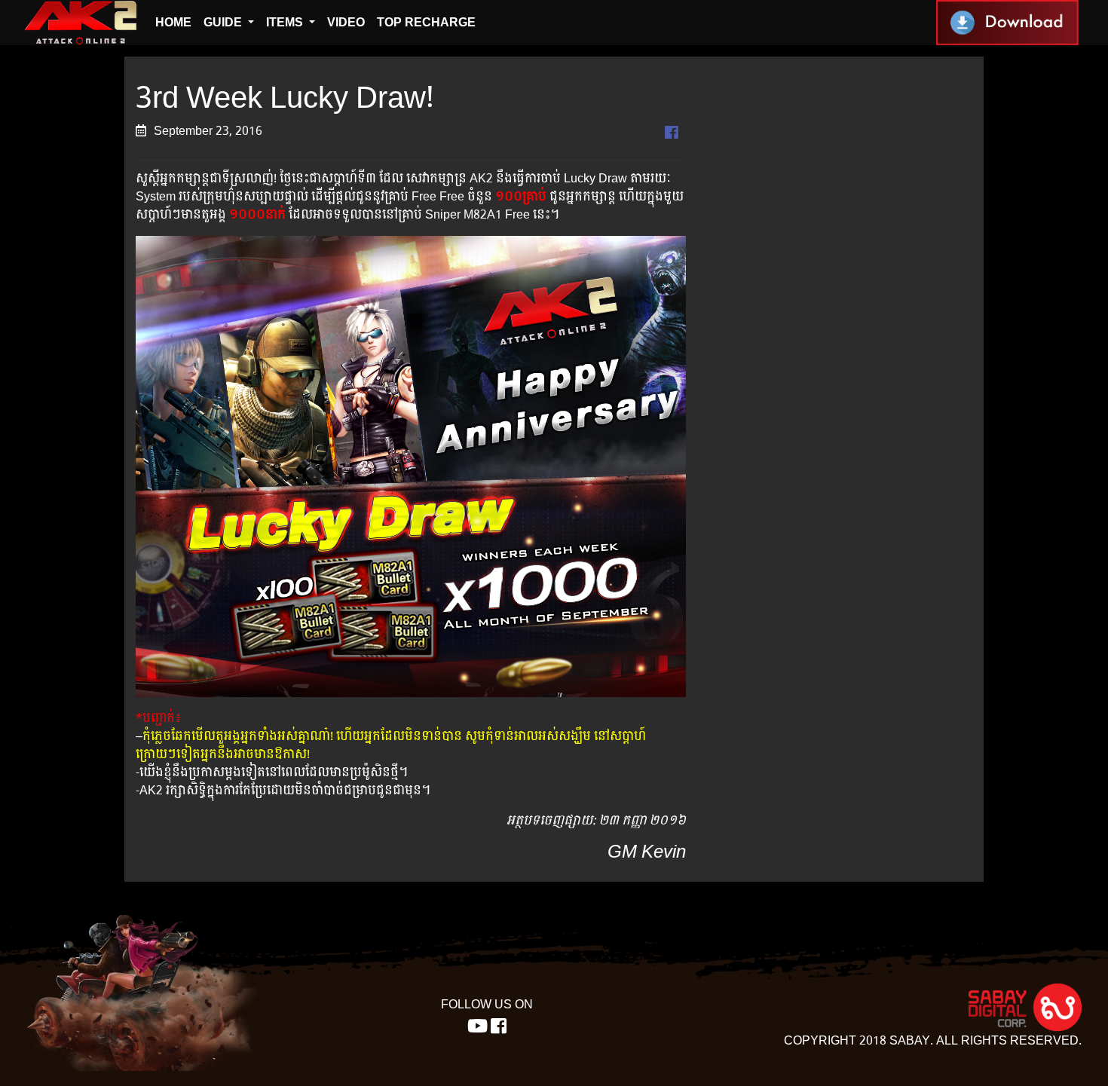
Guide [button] (224, 22)
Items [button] (286, 22)
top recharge (426, 22)
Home (173, 22)
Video (346, 22)
